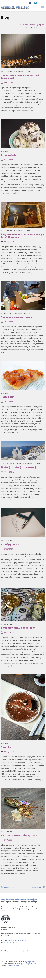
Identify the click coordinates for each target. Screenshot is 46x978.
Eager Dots (31, 962)
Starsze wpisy (37, 887)
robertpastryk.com (13, 966)
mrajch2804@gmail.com (27, 964)
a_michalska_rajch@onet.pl (16, 940)
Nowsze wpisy (9, 887)
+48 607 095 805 (12, 942)
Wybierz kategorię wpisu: (32, 24)
